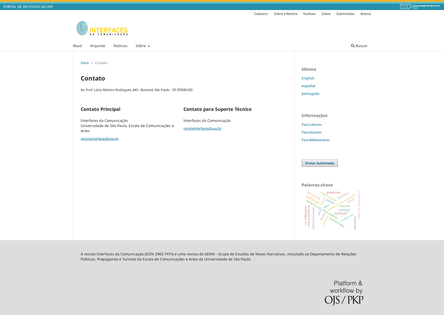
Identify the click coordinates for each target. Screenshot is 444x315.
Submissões (345, 13)
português (311, 93)
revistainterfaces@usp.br (100, 138)
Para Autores (311, 132)
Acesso (365, 13)
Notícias (120, 45)
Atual (77, 45)
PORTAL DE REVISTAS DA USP (28, 7)
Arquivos (97, 45)
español (308, 85)
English (308, 78)
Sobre (141, 45)
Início (85, 62)
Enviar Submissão (319, 163)
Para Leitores (312, 124)
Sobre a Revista (285, 13)
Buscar (361, 45)
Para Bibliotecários (316, 140)
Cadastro (261, 13)
